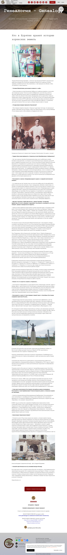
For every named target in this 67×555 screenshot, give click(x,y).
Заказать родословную (12, 2)
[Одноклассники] (32, 2)
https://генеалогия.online (33, 523)
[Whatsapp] (35, 2)
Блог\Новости (14, 0)
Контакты (9, 3)
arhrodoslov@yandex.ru (23, 546)
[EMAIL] (43, 2)
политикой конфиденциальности (52, 547)
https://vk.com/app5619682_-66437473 (33, 520)
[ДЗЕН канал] (40, 2)
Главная (7, 0)
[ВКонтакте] (29, 2)
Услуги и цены (10, 1)
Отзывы (20, 2)
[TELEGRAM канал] (38, 2)
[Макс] (46, 2)
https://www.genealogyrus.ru (33, 521)
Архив (14, 3)
